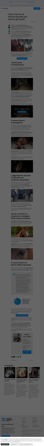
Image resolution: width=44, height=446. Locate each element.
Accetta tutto (5, 444)
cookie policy (17, 439)
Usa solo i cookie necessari (25, 444)
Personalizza (14, 444)
